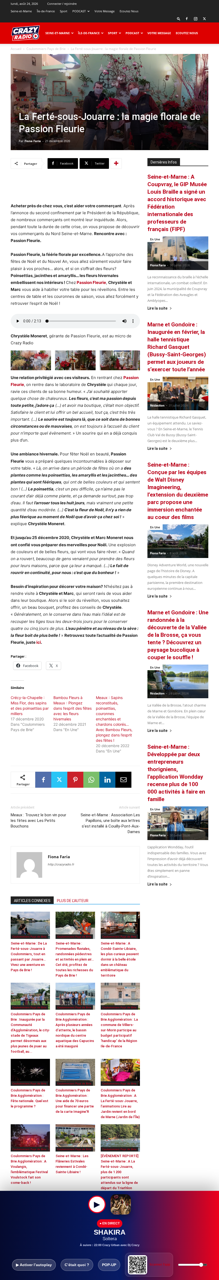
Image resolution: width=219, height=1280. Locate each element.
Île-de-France (46, 11)
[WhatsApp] (91, 780)
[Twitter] (204, 18)
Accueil (16, 48)
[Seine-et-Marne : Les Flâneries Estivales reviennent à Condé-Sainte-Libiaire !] (75, 1137)
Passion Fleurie (91, 282)
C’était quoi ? (77, 1265)
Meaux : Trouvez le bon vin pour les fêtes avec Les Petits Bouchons (38, 821)
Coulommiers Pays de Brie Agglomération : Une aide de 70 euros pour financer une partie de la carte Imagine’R (75, 1101)
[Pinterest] (75, 780)
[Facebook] (187, 18)
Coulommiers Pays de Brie (46, 48)
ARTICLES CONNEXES (32, 901)
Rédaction (157, 405)
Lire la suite (157, 308)
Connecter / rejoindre (62, 4)
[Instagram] (195, 18)
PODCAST (79, 11)
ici (38, 642)
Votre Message (105, 11)
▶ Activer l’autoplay (34, 1265)
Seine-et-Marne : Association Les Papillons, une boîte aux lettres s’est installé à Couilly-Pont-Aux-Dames (110, 823)
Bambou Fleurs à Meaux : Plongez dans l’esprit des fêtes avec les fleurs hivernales (72, 708)
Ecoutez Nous (129, 11)
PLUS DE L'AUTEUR (72, 901)
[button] (179, 19)
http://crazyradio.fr (61, 864)
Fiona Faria (33, 141)
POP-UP (109, 1265)
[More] (116, 163)
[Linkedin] (107, 780)
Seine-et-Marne (21, 11)
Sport (63, 11)
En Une (155, 239)
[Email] (123, 780)
